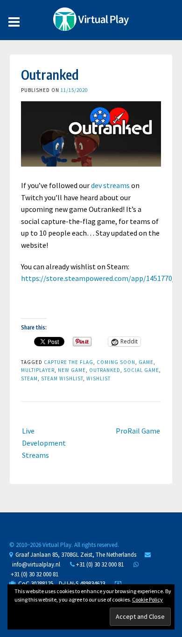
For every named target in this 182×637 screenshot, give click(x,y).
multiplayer (38, 370)
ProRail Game (138, 430)
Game (146, 362)
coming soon (116, 362)
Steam (29, 378)
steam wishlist (62, 378)
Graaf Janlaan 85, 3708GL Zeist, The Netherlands (74, 555)
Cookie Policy (147, 599)
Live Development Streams (44, 442)
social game (141, 370)
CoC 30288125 (34, 584)
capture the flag (68, 362)
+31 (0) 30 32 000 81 (99, 564)
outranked (104, 370)
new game (72, 370)
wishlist (98, 378)
